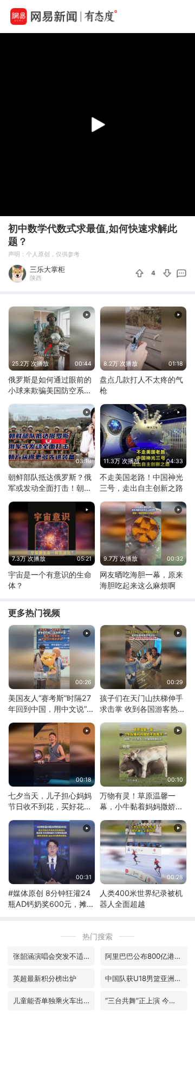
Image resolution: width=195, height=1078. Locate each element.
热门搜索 (97, 936)
